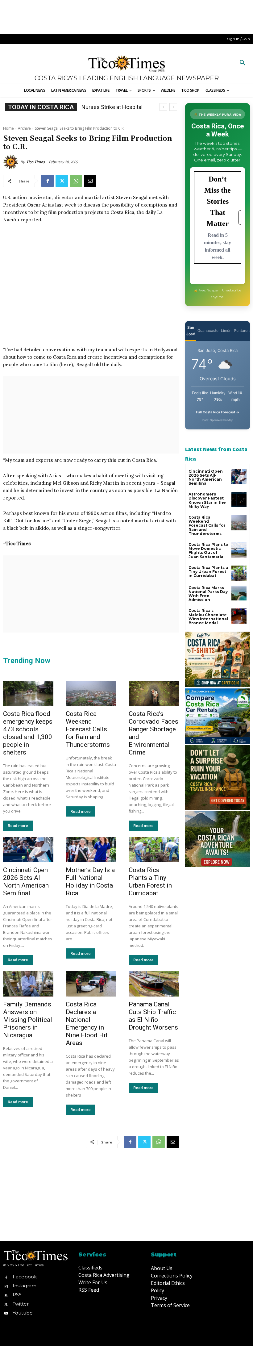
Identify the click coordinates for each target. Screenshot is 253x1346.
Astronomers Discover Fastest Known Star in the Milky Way (207, 500)
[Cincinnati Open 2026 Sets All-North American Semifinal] (28, 849)
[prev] (163, 107)
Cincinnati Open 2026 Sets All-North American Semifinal (26, 881)
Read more (18, 825)
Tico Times (35, 162)
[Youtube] (6, 1313)
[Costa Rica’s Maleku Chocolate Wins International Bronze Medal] (239, 616)
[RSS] (6, 1295)
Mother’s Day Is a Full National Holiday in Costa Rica (90, 881)
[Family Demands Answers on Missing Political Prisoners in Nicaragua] (28, 984)
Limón (226, 330)
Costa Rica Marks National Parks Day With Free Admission (208, 593)
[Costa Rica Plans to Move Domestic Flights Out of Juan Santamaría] (239, 550)
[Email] (90, 181)
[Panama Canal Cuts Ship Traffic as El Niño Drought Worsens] (154, 984)
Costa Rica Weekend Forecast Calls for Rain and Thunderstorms (88, 729)
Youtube (23, 1313)
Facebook (25, 1277)
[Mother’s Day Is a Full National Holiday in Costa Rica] (91, 849)
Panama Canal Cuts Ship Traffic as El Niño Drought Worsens (153, 1016)
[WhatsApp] (76, 181)
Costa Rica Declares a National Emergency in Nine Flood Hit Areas (87, 1024)
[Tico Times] (11, 162)
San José (190, 330)
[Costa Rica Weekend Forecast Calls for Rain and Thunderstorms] (91, 693)
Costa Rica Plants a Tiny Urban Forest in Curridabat (150, 881)
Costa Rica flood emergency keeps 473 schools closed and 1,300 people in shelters (27, 733)
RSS (17, 1295)
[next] (173, 107)
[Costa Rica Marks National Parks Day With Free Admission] (239, 593)
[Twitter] (62, 181)
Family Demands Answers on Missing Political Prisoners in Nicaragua (27, 1020)
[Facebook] (47, 181)
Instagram (24, 1286)
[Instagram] (6, 1286)
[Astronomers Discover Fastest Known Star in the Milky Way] (239, 499)
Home (8, 128)
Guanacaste (207, 330)
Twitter (21, 1304)
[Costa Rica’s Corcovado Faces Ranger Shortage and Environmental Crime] (154, 693)
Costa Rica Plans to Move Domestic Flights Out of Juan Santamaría (208, 550)
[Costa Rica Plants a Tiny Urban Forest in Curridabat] (154, 849)
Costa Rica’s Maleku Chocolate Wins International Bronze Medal (208, 616)
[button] (242, 63)
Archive (24, 128)
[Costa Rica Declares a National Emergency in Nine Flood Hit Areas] (91, 984)
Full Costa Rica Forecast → (217, 412)
